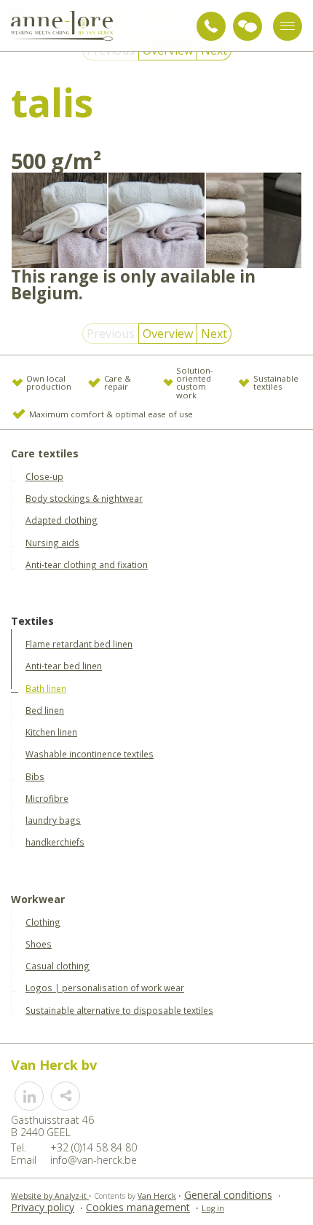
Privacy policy (42, 1207)
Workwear (38, 900)
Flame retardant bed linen (78, 644)
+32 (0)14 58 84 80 (211, 26)
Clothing (42, 922)
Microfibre (46, 798)
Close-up (44, 476)
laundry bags (53, 820)
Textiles (32, 621)
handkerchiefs (54, 842)
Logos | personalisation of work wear (104, 987)
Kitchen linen (51, 732)
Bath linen (45, 688)
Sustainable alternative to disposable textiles (119, 1010)
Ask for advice (247, 26)
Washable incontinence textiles (89, 754)
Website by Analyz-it (50, 1196)
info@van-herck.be (93, 1160)
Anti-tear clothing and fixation (86, 564)
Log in (213, 1208)
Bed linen (44, 710)
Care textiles (45, 454)
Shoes (38, 944)
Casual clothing (57, 966)
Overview (168, 334)
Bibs (34, 776)
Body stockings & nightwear (84, 498)
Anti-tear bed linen (63, 666)
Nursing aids (52, 542)
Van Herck (157, 1196)
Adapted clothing (61, 520)
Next (214, 334)
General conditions (228, 1195)
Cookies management (138, 1207)
